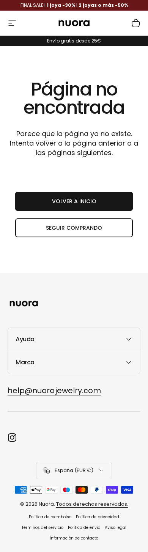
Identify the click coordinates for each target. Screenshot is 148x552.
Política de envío (84, 527)
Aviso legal (115, 527)
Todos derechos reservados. (92, 504)
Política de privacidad (97, 517)
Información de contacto (74, 538)
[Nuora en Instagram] (12, 437)
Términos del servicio (42, 527)
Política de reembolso (50, 517)
